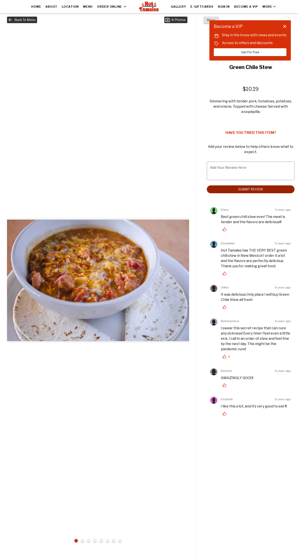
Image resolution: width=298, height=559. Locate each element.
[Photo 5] (101, 540)
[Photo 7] (113, 540)
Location (70, 6)
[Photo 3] (88, 540)
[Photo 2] (82, 540)
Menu (88, 6)
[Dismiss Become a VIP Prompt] (284, 26)
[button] (112, 6)
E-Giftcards (201, 6)
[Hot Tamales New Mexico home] (149, 6)
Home (36, 6)
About (51, 6)
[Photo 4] (95, 540)
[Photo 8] (120, 540)
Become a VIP (246, 6)
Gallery (178, 6)
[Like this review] (225, 229)
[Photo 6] (107, 540)
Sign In (224, 6)
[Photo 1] (76, 540)
